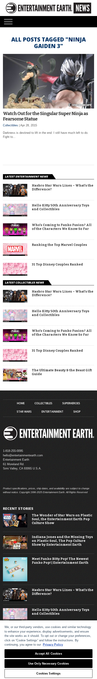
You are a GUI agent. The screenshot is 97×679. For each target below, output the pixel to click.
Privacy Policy (53, 644)
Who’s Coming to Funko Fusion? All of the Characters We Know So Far (62, 227)
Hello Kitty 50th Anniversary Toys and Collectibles (60, 207)
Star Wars (24, 411)
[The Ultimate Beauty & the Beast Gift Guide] (15, 380)
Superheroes (71, 403)
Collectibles (10, 125)
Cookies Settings (48, 673)
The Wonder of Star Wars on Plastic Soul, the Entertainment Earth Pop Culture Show (62, 519)
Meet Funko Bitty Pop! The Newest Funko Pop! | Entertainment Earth (60, 561)
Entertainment (52, 411)
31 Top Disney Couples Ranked (57, 264)
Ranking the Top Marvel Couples (59, 245)
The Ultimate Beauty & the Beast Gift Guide (62, 372)
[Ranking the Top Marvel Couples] (15, 254)
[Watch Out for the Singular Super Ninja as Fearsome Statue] (48, 107)
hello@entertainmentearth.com (23, 455)
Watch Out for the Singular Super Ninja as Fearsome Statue (45, 116)
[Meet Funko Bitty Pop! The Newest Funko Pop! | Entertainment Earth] (15, 580)
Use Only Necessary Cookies (48, 663)
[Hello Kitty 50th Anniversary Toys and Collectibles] (15, 215)
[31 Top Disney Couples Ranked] (15, 274)
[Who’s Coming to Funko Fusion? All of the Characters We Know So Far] (15, 235)
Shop (77, 411)
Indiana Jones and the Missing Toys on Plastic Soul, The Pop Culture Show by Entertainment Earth (62, 541)
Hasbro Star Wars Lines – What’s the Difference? (62, 187)
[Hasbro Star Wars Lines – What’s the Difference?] (15, 195)
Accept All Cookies (48, 653)
